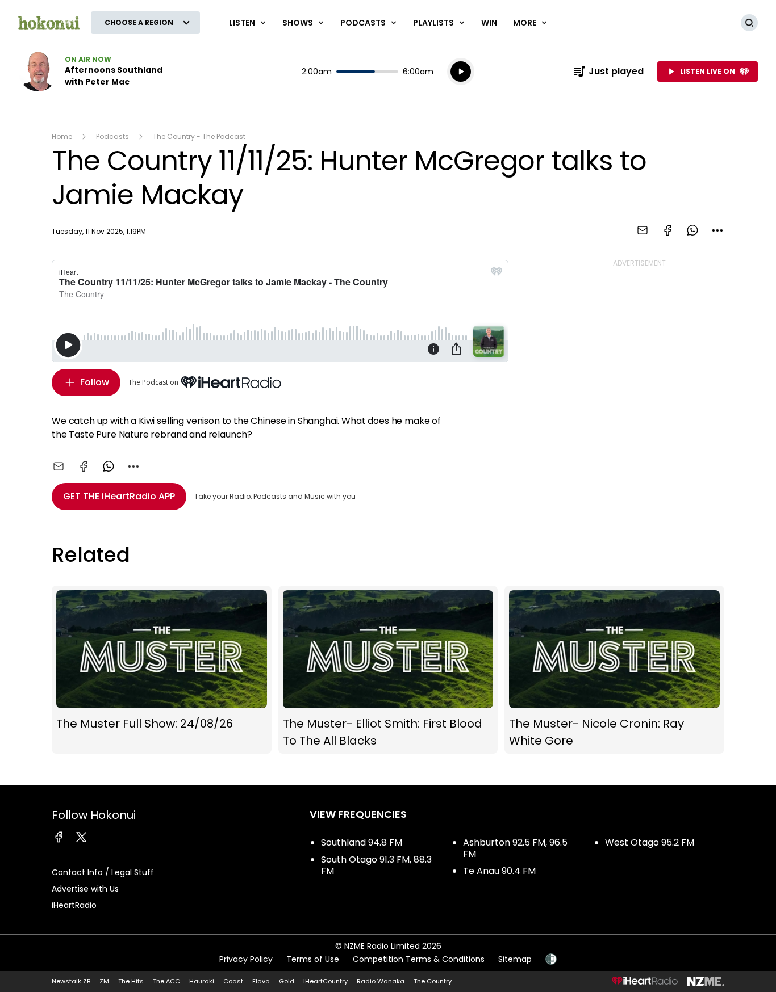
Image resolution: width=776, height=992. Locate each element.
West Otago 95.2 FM (649, 842)
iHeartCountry (325, 981)
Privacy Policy (246, 959)
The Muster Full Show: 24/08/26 (162, 670)
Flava (261, 981)
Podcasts (112, 136)
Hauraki (201, 981)
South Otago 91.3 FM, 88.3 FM (376, 865)
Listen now (91, 71)
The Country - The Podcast (199, 136)
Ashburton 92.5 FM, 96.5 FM (515, 848)
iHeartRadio (74, 905)
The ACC (166, 981)
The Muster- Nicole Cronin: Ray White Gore (614, 670)
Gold (286, 981)
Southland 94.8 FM (361, 842)
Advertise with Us (85, 888)
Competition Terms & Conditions (419, 959)
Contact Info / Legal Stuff (103, 872)
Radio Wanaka (380, 981)
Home (62, 136)
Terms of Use (312, 959)
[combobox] (717, 230)
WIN (489, 22)
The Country (433, 981)
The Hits (131, 981)
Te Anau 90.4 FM (499, 870)
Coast (233, 981)
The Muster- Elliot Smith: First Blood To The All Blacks (388, 670)
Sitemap (515, 959)
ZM (104, 981)
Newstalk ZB (71, 981)
